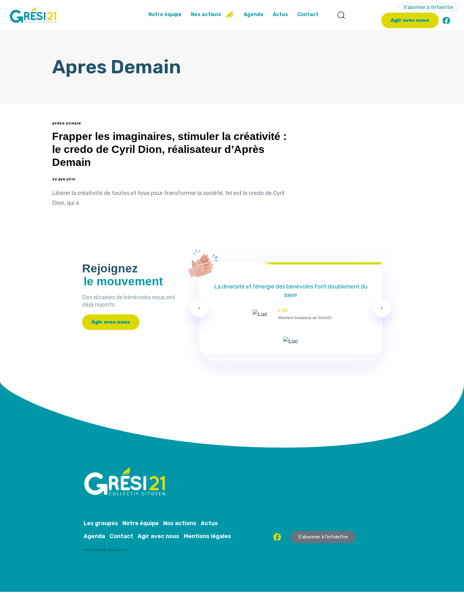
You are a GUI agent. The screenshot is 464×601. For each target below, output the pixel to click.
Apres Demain (66, 123)
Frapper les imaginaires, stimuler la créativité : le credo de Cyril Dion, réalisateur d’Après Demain (169, 149)
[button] (341, 15)
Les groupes (101, 523)
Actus (280, 14)
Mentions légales (207, 536)
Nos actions (206, 14)
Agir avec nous (158, 536)
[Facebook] (446, 20)
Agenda (253, 14)
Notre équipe (164, 14)
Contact (307, 14)
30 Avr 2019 (63, 179)
